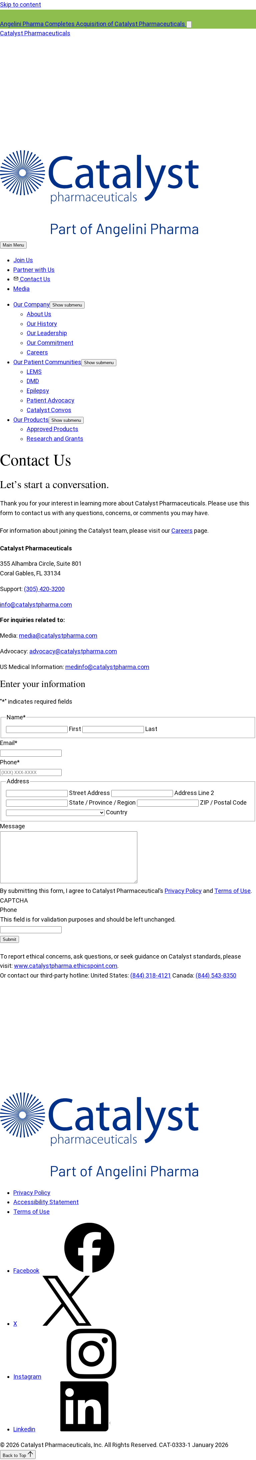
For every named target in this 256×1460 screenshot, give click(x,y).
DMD (33, 380)
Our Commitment (50, 342)
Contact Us (35, 279)
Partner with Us (34, 269)
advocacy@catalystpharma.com (73, 651)
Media (21, 288)
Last (151, 728)
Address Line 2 (194, 792)
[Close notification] (189, 24)
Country (116, 812)
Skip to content (20, 4)
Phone (10, 762)
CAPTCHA (14, 900)
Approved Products (52, 428)
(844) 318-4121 (150, 975)
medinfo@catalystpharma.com (107, 666)
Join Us (23, 260)
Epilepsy (38, 390)
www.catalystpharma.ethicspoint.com (65, 965)
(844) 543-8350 (216, 975)
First (75, 728)
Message (12, 826)
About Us (39, 314)
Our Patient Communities (47, 362)
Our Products (31, 419)
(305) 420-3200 (44, 588)
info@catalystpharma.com (36, 604)
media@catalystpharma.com (58, 635)
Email (8, 742)
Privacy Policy (183, 890)
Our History (42, 323)
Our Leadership (47, 333)
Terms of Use (232, 890)
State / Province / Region (102, 802)
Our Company (31, 304)
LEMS (34, 371)
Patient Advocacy (50, 400)
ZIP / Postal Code (223, 802)
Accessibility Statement (46, 1201)
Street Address (89, 792)
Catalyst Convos (49, 409)
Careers (37, 352)
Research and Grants (55, 438)
